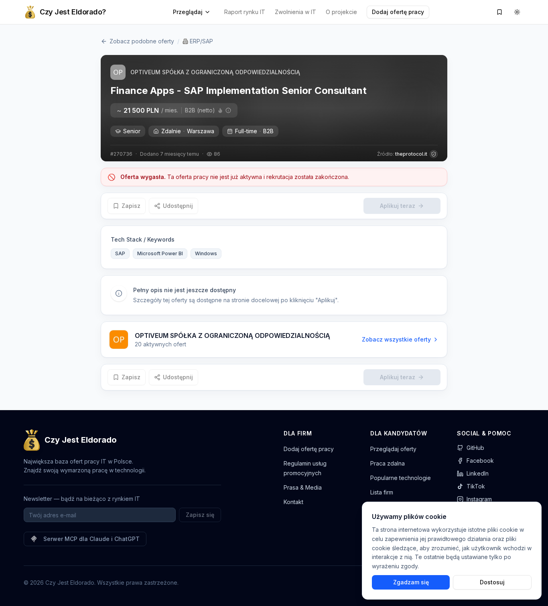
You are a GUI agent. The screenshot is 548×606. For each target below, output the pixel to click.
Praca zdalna (387, 463)
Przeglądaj (188, 11)
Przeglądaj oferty (393, 448)
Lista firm (381, 492)
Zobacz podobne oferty (142, 41)
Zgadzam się (411, 582)
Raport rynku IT (244, 11)
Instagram (479, 499)
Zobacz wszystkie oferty (396, 339)
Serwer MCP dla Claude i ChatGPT (91, 538)
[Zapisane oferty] (499, 12)
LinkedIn (478, 473)
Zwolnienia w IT (295, 11)
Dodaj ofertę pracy (398, 11)
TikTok (476, 486)
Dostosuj (492, 582)
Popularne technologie (400, 477)
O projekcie (341, 11)
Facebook (480, 460)
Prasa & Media (303, 487)
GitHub (475, 447)
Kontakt (293, 501)
